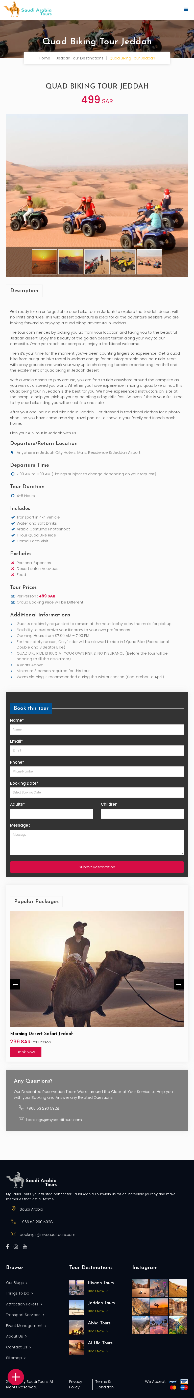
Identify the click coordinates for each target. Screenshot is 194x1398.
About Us (15, 1336)
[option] (97, 984)
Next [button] (179, 984)
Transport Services (23, 1314)
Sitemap (14, 1357)
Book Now (26, 1052)
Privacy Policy (75, 1384)
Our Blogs (15, 1282)
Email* (16, 741)
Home (44, 58)
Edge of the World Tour (34, 1034)
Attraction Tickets (22, 1304)
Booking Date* (24, 783)
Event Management (25, 1325)
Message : (20, 825)
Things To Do (18, 1293)
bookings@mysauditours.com (54, 1119)
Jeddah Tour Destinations (80, 58)
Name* (17, 720)
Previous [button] (15, 984)
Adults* (17, 804)
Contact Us (17, 1347)
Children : (110, 804)
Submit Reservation (97, 867)
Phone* (17, 762)
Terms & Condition (104, 1384)
